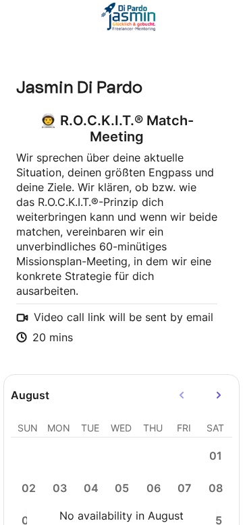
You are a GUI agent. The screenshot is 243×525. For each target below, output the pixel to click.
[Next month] (218, 395)
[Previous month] (182, 395)
